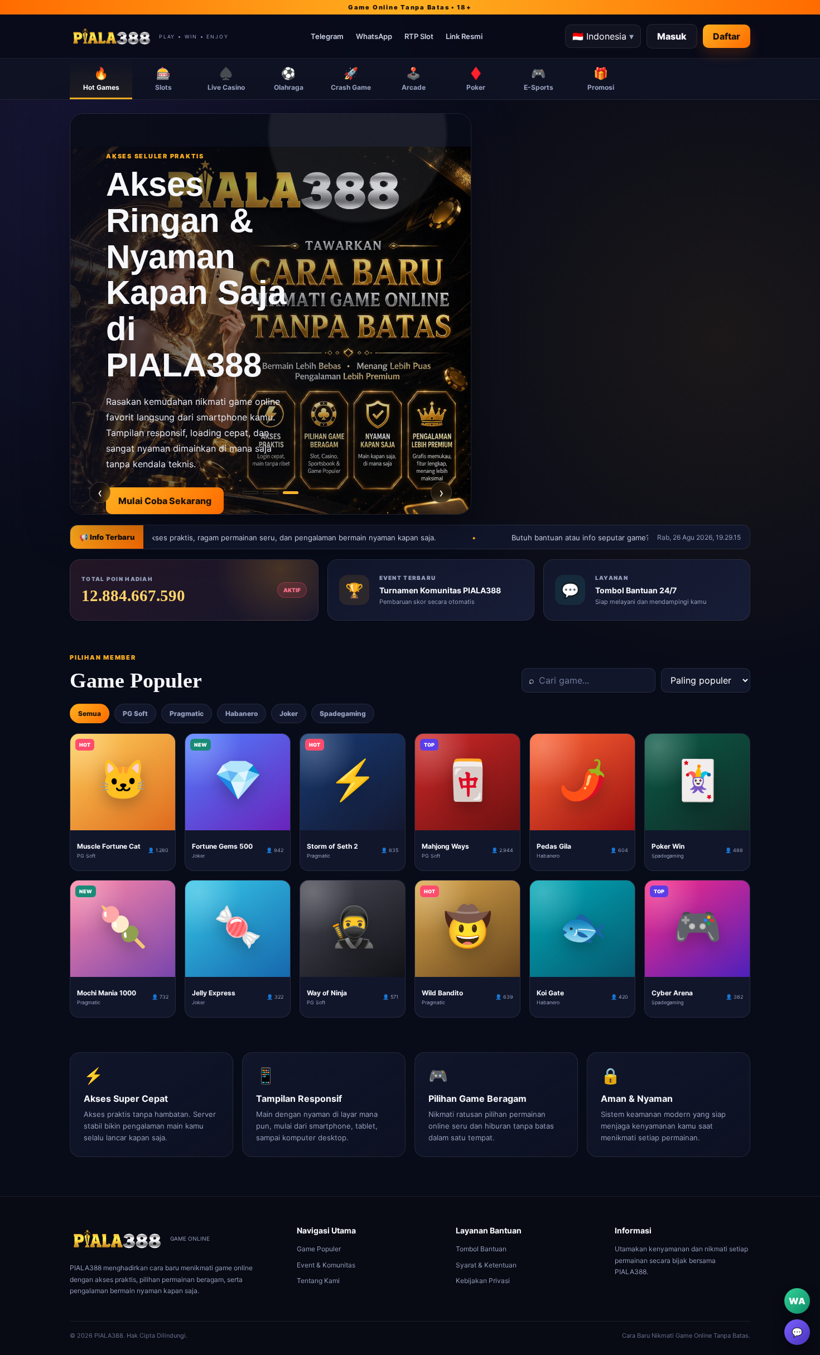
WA (797, 1300)
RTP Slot (418, 36)
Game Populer (319, 1249)
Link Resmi (464, 36)
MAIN (123, 821)
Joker (288, 713)
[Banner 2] (270, 492)
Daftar (726, 36)
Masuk (672, 36)
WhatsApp (374, 36)
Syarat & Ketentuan (486, 1265)
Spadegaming (343, 713)
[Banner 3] (290, 492)
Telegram (327, 36)
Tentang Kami (318, 1280)
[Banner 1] (250, 492)
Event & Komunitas (326, 1265)
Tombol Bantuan (481, 1249)
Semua (89, 713)
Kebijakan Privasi (483, 1280)
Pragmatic (187, 713)
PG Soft (135, 713)
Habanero (241, 713)
